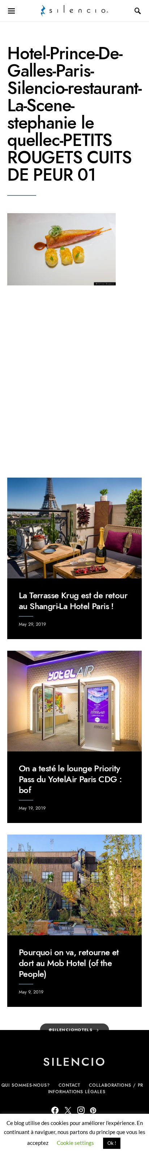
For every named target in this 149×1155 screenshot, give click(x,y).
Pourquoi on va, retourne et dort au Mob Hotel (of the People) (69, 963)
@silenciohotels (71, 1030)
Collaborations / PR (116, 1085)
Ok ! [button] (111, 1143)
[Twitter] (68, 1110)
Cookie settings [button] (75, 1142)
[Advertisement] (74, 381)
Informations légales (77, 1092)
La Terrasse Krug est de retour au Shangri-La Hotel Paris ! (73, 600)
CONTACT (69, 1085)
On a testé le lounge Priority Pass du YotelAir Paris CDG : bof (70, 779)
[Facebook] (55, 1110)
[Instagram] (81, 1110)
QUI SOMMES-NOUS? (25, 1085)
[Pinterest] (93, 1110)
